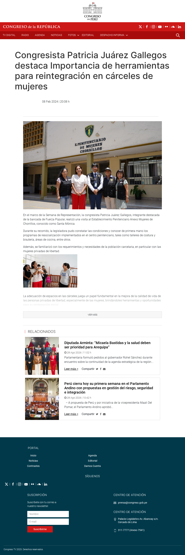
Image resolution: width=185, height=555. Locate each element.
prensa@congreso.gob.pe (132, 502)
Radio (25, 35)
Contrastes (33, 466)
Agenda (40, 35)
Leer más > (71, 369)
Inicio (33, 455)
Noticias (56, 35)
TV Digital (9, 35)
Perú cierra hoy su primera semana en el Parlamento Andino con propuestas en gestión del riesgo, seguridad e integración (108, 387)
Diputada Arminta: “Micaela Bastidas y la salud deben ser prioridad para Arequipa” (107, 345)
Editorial (88, 35)
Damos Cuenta (92, 466)
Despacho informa (112, 35)
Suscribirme (40, 529)
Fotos (72, 35)
